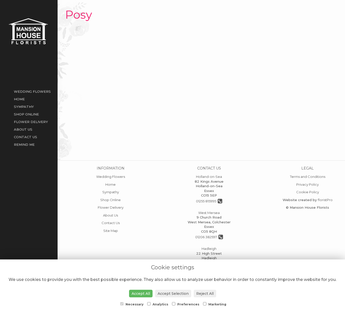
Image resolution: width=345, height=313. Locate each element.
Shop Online (26, 114)
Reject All (205, 293)
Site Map (110, 231)
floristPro (325, 200)
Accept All (141, 293)
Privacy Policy (307, 184)
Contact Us (25, 137)
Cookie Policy (307, 192)
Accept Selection (173, 293)
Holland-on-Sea (209, 177)
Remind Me (24, 144)
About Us (23, 129)
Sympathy (24, 107)
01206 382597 (206, 237)
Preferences (188, 304)
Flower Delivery (31, 122)
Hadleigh (209, 249)
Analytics (160, 304)
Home (19, 99)
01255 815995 (207, 201)
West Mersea (209, 213)
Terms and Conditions (307, 177)
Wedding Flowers (32, 91)
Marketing (217, 304)
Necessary (134, 304)
